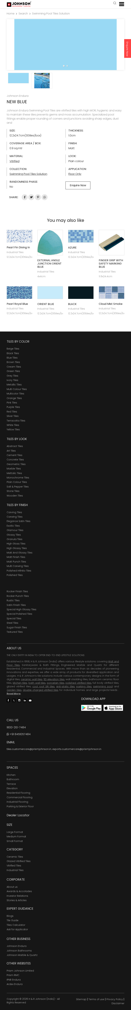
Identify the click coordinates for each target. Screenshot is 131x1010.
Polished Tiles (15, 575)
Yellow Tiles (13, 429)
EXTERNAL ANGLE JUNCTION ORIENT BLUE (49, 263)
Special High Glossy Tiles (21, 609)
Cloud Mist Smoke (110, 304)
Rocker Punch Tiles (18, 596)
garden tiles (14, 690)
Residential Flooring (18, 792)
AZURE (72, 248)
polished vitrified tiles (78, 683)
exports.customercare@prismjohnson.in (76, 749)
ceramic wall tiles (31, 679)
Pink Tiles (12, 402)
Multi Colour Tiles (17, 389)
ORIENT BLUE (45, 304)
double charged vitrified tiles (41, 690)
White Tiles (13, 425)
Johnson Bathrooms (19, 950)
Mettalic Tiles (14, 473)
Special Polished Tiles (19, 614)
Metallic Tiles (14, 384)
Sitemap (81, 999)
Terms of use (96, 999)
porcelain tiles (55, 683)
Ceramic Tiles (15, 856)
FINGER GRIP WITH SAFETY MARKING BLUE (111, 263)
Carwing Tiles (15, 516)
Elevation (12, 788)
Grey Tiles (12, 375)
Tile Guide (12, 920)
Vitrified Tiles (14, 865)
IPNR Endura (14, 979)
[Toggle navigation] (120, 4)
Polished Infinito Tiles (19, 570)
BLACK (72, 304)
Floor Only (74, 174)
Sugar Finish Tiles (17, 627)
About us (12, 887)
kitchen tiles (20, 683)
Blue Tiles (12, 357)
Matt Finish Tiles (16, 557)
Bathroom (13, 779)
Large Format (15, 832)
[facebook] (8, 700)
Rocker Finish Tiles (17, 591)
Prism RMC (13, 975)
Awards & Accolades (19, 891)
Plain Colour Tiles (17, 482)
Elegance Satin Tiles (18, 521)
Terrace (11, 784)
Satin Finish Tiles (16, 605)
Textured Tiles (15, 632)
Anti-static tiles (65, 686)
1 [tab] (64, 66)
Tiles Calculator (16, 925)
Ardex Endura (15, 984)
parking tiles (83, 686)
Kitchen (11, 775)
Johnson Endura (16, 946)
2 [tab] (67, 66)
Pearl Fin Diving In (18, 247)
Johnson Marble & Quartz (22, 955)
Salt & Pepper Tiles (18, 486)
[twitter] (14, 700)
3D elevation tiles (53, 679)
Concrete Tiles (15, 459)
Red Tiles (12, 411)
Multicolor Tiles (15, 393)
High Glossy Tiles (17, 548)
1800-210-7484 (16, 727)
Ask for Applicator (17, 929)
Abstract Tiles (15, 446)
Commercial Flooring (19, 797)
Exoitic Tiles (13, 525)
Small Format (15, 841)
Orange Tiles (14, 398)
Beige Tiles (13, 348)
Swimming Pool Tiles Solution (51, 13)
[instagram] (19, 700)
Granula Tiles (14, 539)
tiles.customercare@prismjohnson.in (29, 749)
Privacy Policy (114, 999)
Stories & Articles (17, 900)
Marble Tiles (14, 468)
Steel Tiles (12, 623)
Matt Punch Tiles (16, 561)
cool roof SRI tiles (43, 686)
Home (10, 13)
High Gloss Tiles (16, 543)
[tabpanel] (65, 44)
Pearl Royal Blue (17, 304)
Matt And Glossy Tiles (19, 552)
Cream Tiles (14, 366)
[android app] (91, 708)
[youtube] (30, 700)
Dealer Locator (18, 815)
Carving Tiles (14, 512)
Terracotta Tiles (16, 420)
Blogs (10, 916)
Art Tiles (11, 450)
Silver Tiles (13, 416)
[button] (114, 3)
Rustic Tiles (13, 600)
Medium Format (16, 836)
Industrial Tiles (15, 870)
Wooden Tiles (15, 495)
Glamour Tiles (15, 530)
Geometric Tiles (16, 464)
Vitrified (14, 161)
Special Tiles (14, 618)
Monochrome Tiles (18, 477)
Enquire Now (127, 49)
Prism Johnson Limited (20, 970)
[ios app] (113, 708)
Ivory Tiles (12, 380)
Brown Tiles (13, 362)
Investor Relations (17, 896)
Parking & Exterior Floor (20, 806)
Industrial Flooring (17, 802)
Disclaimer (118, 1003)
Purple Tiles (13, 407)
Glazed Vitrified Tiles (19, 861)
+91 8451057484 (20, 734)
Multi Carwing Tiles (18, 566)
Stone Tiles (13, 491)
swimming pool (103, 686)
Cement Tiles (14, 455)
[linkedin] (24, 700)
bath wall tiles (37, 683)
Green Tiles (13, 371)
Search (23, 13)
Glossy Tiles (14, 534)
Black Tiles (13, 353)
